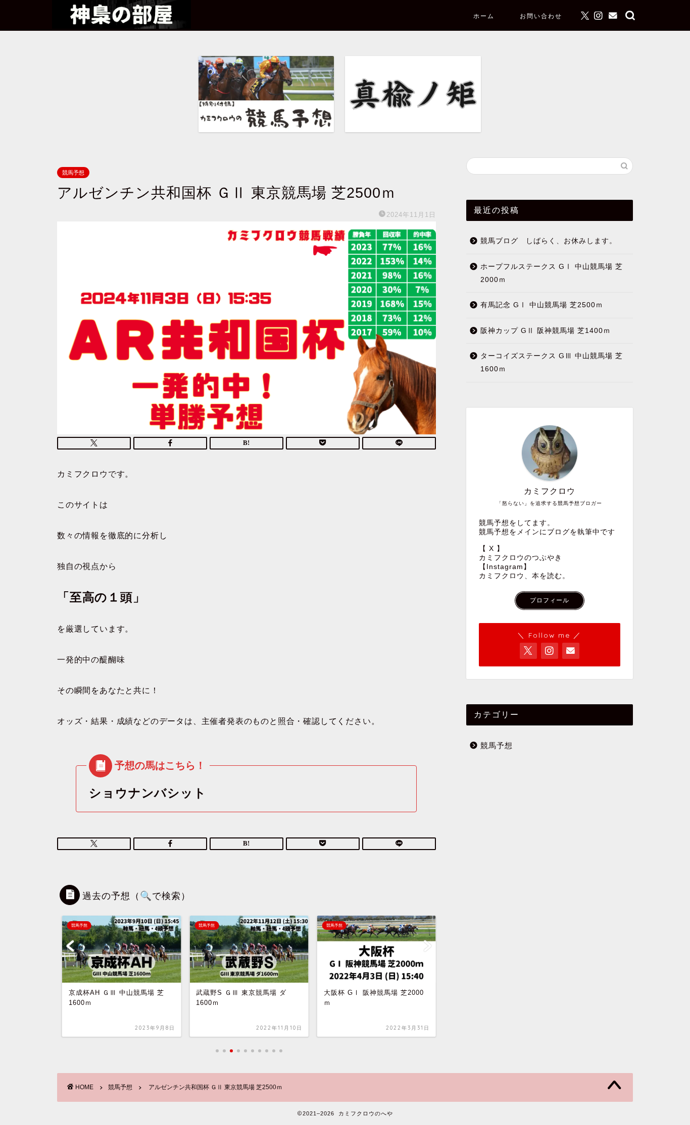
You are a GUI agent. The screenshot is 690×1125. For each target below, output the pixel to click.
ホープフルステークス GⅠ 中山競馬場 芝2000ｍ (551, 273)
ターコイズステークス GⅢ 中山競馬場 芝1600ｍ (551, 362)
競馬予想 (73, 173)
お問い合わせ (541, 16)
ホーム (484, 16)
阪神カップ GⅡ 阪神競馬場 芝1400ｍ (545, 330)
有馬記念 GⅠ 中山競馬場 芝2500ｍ (541, 305)
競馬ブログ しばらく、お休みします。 (548, 241)
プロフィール (549, 600)
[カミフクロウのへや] (121, 26)
